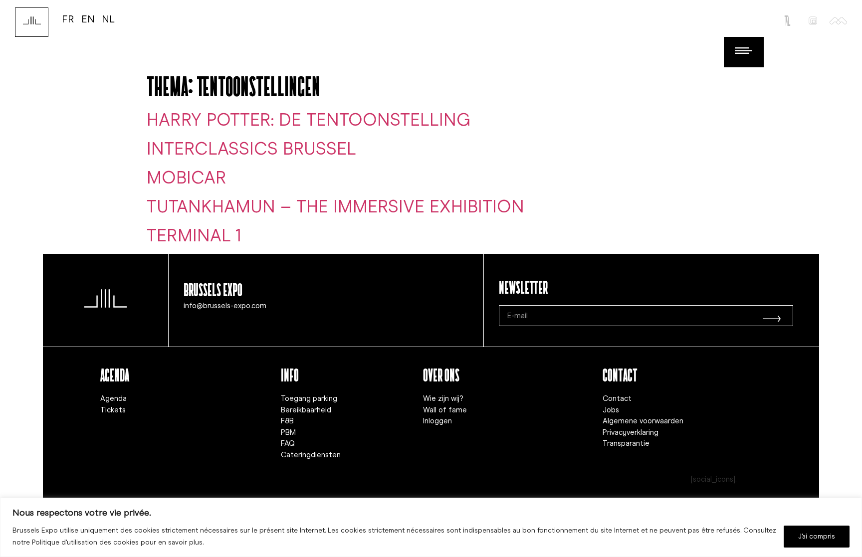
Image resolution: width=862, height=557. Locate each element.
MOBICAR (186, 177)
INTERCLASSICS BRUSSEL (251, 148)
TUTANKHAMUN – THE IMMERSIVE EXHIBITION (335, 206)
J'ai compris (816, 536)
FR (68, 19)
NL (108, 19)
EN (88, 19)
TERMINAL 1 (194, 235)
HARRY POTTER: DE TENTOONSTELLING (308, 119)
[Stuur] (772, 316)
